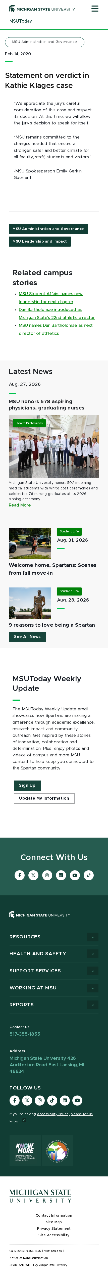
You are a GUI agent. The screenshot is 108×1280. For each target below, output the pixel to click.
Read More (20, 505)
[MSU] (54, 919)
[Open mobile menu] (94, 9)
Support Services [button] (35, 971)
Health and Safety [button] (38, 953)
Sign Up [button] (27, 786)
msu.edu (56, 1251)
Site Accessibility (54, 1235)
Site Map (54, 1222)
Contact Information (54, 1215)
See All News (27, 637)
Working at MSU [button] (33, 988)
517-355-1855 (25, 1034)
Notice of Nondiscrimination (29, 1258)
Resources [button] (25, 937)
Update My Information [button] (44, 798)
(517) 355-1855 (31, 1251)
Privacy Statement (54, 1228)
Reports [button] (22, 1004)
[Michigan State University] (42, 9)
